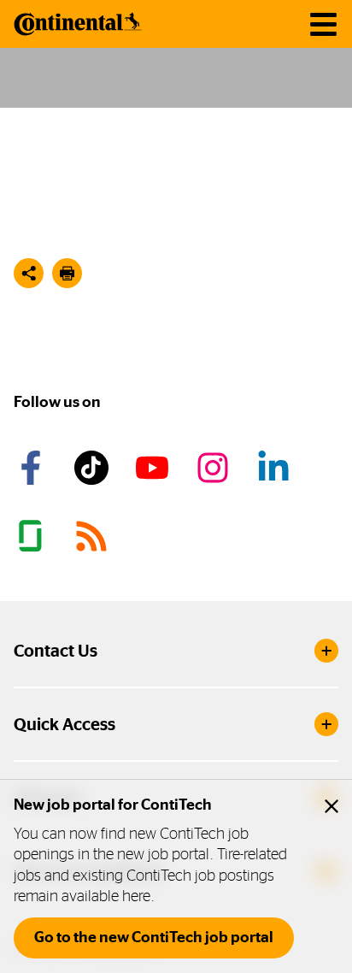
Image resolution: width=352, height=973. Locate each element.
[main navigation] (323, 24)
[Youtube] (154, 468)
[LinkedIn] (276, 468)
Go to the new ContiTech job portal (153, 937)
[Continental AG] (78, 24)
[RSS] (94, 536)
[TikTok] (94, 468)
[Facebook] (33, 468)
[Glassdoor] (33, 536)
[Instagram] (215, 468)
